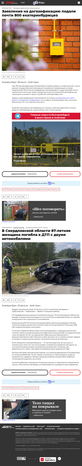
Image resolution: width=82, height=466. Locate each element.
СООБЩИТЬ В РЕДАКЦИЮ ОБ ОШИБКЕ (68, 428)
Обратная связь (50, 428)
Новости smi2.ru (8, 222)
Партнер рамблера (32, 458)
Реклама (18, 426)
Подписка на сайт (29, 426)
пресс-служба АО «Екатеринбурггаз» (13, 72)
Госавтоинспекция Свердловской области (15, 295)
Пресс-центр (41, 426)
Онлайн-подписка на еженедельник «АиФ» (29, 428)
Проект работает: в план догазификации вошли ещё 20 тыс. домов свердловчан (44, 155)
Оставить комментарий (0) (65, 174)
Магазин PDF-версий (53, 426)
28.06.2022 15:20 (7, 8)
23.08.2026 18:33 (7, 227)
